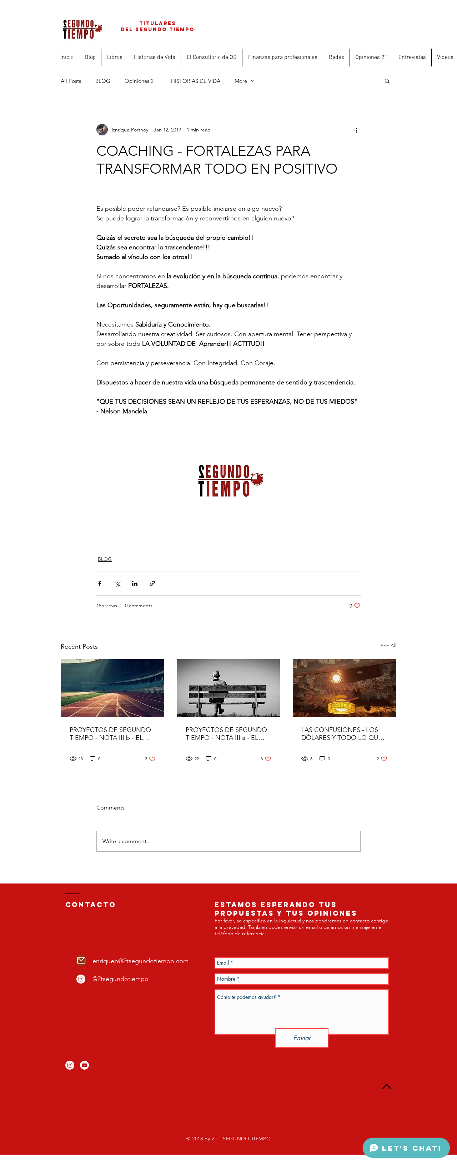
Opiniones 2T (141, 81)
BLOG (102, 81)
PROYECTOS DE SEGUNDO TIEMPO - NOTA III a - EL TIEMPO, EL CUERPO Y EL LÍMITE (226, 734)
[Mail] (81, 960)
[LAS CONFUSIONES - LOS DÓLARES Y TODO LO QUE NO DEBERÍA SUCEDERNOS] (344, 688)
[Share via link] (152, 583)
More (241, 81)
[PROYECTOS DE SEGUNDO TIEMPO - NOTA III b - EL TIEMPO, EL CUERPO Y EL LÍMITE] (112, 688)
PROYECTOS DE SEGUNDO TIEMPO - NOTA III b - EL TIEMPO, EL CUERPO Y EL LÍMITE (110, 734)
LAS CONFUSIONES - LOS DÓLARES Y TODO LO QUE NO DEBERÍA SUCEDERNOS (343, 734)
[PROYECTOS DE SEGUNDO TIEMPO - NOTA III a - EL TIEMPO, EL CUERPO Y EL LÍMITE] (228, 688)
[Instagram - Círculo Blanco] (80, 979)
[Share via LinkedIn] (134, 583)
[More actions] (356, 129)
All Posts (71, 81)
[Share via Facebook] (99, 583)
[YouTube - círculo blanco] (84, 1065)
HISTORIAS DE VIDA (195, 81)
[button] (387, 81)
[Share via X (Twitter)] (117, 583)
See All (388, 645)
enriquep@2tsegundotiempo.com (140, 961)
